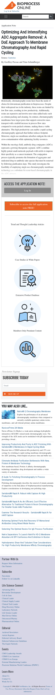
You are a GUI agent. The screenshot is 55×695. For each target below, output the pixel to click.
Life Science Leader (9, 612)
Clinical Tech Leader (10, 604)
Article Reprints (8, 635)
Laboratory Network (9, 610)
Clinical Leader (8, 598)
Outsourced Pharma (9, 618)
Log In (7, 11)
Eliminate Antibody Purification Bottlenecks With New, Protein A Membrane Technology (25, 462)
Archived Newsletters (10, 632)
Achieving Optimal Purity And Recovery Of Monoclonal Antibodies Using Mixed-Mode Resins (26, 522)
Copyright (6, 686)
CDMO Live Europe (10, 659)
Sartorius (12, 57)
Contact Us (6, 678)
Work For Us (7, 681)
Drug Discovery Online (10, 607)
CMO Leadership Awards (12, 653)
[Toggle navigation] (6, 16)
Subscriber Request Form (31, 689)
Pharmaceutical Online (10, 621)
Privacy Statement (15, 689)
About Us (5, 676)
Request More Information (12, 563)
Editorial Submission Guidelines (14, 641)
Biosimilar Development (11, 592)
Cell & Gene (7, 595)
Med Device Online (9, 615)
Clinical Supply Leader (11, 601)
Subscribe (15, 11)
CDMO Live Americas (10, 656)
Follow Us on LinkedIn (11, 578)
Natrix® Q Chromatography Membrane (34, 411)
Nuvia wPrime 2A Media (12, 427)
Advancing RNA (8, 589)
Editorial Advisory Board (11, 638)
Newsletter (6, 576)
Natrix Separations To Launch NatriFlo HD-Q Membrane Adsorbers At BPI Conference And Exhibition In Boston (26, 535)
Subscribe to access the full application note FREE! (29, 206)
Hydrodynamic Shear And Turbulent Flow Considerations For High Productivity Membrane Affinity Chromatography (27, 544)
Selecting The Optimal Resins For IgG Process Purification (27, 529)
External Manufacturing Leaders (14, 662)
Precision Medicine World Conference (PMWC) (20, 665)
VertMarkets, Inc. (25, 686)
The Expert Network (9, 643)
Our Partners (7, 566)
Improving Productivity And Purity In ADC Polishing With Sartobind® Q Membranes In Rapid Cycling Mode (26, 445)
